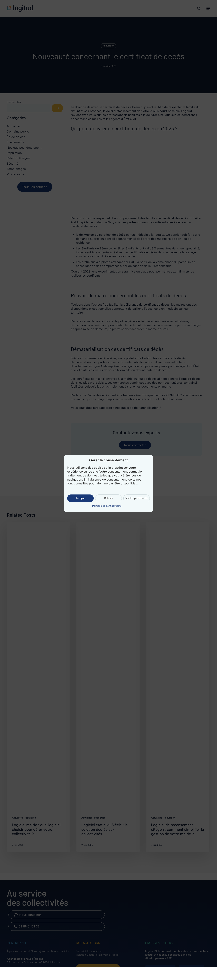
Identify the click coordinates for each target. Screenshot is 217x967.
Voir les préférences (136, 498)
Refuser (108, 498)
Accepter (80, 498)
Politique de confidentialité (107, 505)
